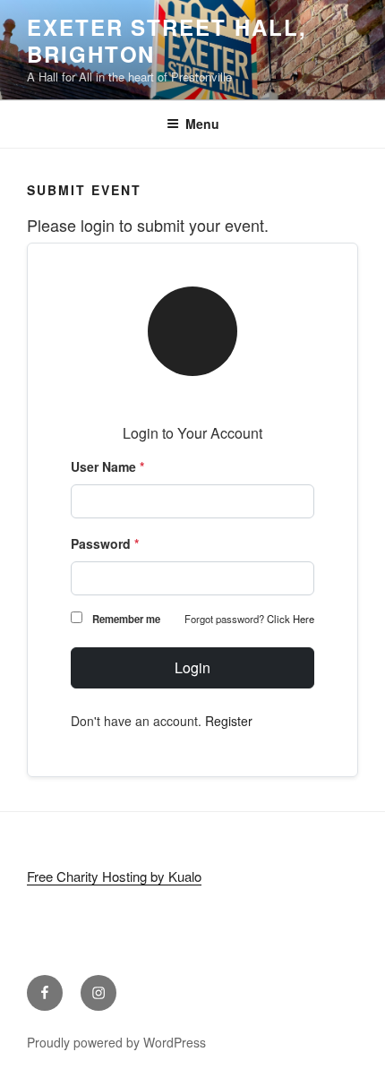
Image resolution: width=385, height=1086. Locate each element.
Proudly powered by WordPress (116, 1042)
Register (228, 721)
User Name (107, 466)
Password (105, 543)
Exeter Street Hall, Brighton (166, 40)
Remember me (126, 618)
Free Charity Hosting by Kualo (114, 876)
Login (192, 667)
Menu (202, 124)
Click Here (290, 618)
